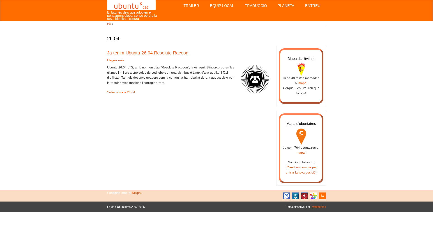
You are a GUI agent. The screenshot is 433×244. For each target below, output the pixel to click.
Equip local (222, 6)
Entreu (312, 6)
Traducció (256, 6)
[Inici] (131, 5)
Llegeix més (115, 60)
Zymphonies (318, 207)
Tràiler (191, 6)
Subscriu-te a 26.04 (121, 92)
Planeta (286, 6)
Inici (109, 24)
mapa (302, 83)
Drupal (136, 193)
